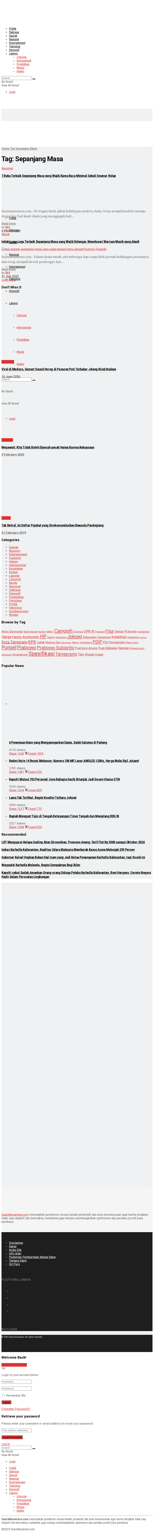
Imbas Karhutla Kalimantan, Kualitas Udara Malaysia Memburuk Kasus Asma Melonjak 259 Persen (68, 850)
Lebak (41, 642)
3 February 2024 (13, 454)
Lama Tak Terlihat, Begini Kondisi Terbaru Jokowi (42, 798)
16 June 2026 (11, 376)
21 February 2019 (14, 533)
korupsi (143, 637)
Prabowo (26, 647)
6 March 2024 (11, 230)
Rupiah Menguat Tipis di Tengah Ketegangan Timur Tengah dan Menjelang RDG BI (64, 816)
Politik (12, 28)
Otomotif (14, 50)
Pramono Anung (86, 648)
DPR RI (89, 631)
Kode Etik (15, 1250)
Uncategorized (18, 611)
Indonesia (61, 637)
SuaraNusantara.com (15, 1214)
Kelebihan (119, 637)
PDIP (97, 641)
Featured (15, 558)
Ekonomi (14, 551)
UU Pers (14, 1264)
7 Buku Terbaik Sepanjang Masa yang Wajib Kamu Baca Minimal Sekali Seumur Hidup (59, 176)
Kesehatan (16, 568)
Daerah (13, 36)
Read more (9, 223)
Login (12, 92)
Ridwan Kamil (137, 648)
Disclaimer (16, 1243)
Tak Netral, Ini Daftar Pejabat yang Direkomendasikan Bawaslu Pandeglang (52, 525)
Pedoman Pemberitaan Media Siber (32, 1257)
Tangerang (66, 654)
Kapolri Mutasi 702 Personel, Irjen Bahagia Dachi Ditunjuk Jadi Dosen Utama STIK (64, 779)
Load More (9, 280)
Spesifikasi (42, 653)
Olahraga (14, 32)
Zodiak (99, 654)
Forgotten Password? (16, 1409)
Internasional (24, 60)
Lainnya (13, 53)
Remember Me (16, 1395)
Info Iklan (15, 1253)
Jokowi (74, 636)
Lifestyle (22, 57)
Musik (6, 234)
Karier (13, 1246)
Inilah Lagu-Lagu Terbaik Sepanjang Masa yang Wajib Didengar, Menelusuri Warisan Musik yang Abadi (70, 242)
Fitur (110, 631)
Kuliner (13, 572)
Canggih (63, 631)
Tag (12, 148)
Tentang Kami (18, 1260)
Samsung (7, 654)
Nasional (14, 39)
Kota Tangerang (14, 642)
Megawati (66, 642)
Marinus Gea (53, 642)
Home (5, 148)
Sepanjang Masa (26, 148)
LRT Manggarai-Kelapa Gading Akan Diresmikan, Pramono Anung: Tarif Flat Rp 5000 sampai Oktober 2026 (73, 842)
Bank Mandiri (31, 631)
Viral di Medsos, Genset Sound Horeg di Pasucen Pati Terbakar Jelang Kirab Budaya (59, 369)
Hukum (13, 561)
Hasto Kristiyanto (25, 637)
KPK (32, 642)
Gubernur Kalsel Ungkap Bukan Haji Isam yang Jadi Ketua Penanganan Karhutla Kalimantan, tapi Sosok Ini (73, 857)
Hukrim (51, 637)
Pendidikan (23, 64)
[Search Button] (33, 78)
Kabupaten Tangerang (97, 637)
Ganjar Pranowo (126, 631)
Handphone (143, 631)
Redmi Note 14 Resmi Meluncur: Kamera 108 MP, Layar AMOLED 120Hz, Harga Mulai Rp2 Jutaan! (74, 761)
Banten (42, 631)
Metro (75, 642)
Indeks (20, 71)
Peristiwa (8, 362)
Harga (6, 637)
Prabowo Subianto (55, 647)
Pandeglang (85, 642)
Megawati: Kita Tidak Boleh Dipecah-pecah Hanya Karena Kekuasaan (48, 447)
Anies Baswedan (12, 631)
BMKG (50, 631)
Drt (7, 227)
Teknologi (14, 46)
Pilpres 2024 (132, 642)
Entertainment (17, 43)
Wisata (20, 68)
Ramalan (123, 648)
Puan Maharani (108, 648)
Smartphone (20, 654)
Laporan (14, 576)
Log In (6, 1444)
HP (43, 636)
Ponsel (9, 647)
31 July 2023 (10, 276)
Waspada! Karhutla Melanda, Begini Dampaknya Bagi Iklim (41, 865)
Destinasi (78, 631)
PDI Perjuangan (114, 642)
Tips (81, 654)
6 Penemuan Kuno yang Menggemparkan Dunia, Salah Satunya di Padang (58, 742)
